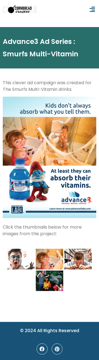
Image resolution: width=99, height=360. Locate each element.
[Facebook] (42, 348)
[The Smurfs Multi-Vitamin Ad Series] (21, 259)
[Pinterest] (57, 348)
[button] (92, 9)
